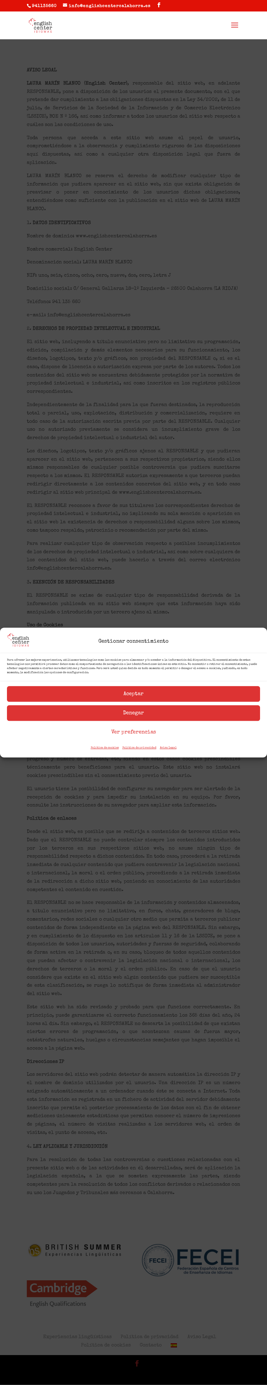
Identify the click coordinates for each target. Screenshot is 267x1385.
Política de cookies (105, 748)
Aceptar (133, 694)
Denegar (133, 713)
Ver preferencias (133, 732)
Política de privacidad (139, 748)
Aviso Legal (168, 748)
